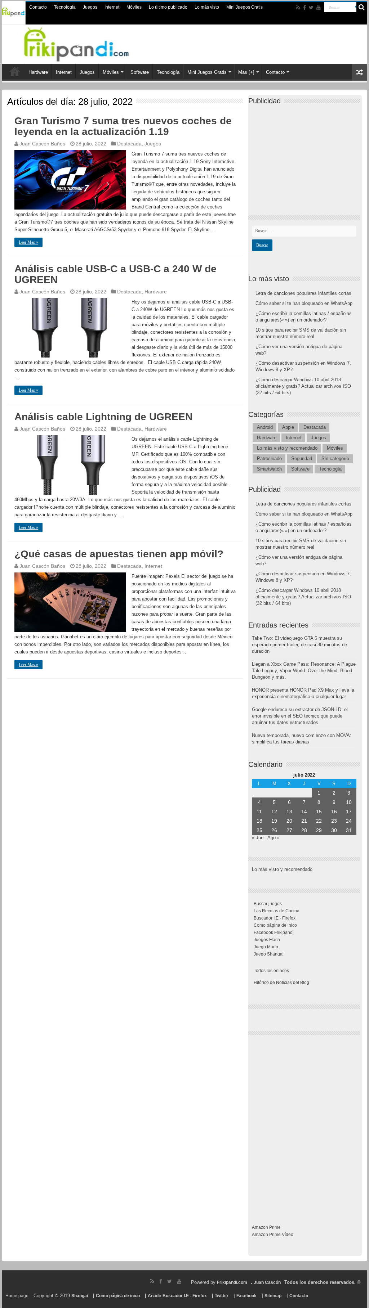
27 (289, 830)
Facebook (246, 1295)
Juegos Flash (267, 939)
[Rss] (298, 7)
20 (289, 821)
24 (349, 821)
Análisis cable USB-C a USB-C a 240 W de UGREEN (115, 274)
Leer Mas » (28, 242)
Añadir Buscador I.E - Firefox (177, 1295)
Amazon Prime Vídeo (272, 1234)
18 (259, 821)
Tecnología (65, 7)
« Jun (257, 837)
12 (274, 811)
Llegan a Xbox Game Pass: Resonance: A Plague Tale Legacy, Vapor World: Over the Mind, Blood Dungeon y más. (304, 670)
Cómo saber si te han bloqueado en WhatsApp (303, 303)
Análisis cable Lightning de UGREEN (103, 416)
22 (319, 821)
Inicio (14, 71)
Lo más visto (207, 7)
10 (349, 802)
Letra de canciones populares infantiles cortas (303, 293)
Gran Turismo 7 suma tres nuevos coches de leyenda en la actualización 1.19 (123, 126)
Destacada (129, 144)
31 (349, 830)
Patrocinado (269, 458)
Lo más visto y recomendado (287, 448)
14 (304, 811)
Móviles (134, 7)
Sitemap (272, 1295)
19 (274, 821)
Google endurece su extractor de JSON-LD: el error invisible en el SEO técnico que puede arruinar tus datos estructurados (300, 716)
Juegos (90, 7)
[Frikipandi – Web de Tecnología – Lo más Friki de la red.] (85, 42)
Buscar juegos (268, 903)
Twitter (221, 1295)
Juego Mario (266, 946)
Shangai (79, 1295)
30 (334, 830)
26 (274, 830)
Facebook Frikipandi (274, 932)
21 (304, 821)
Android (265, 427)
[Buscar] (361, 7)
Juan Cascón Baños (42, 144)
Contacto (38, 7)
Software (139, 72)
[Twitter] (311, 7)
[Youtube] (318, 7)
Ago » (273, 837)
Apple (288, 427)
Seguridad (301, 458)
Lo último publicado (168, 7)
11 (259, 811)
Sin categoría (335, 458)
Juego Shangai (269, 954)
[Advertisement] (306, 154)
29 (319, 830)
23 (334, 821)
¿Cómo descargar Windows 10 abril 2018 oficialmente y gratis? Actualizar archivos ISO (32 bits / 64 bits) (303, 386)
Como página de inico (275, 925)
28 (304, 830)
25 (259, 830)
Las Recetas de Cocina (276, 910)
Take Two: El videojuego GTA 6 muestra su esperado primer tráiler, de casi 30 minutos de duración (299, 644)
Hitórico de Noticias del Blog (281, 982)
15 (319, 811)
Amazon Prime (266, 1227)
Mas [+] (246, 72)
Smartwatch (269, 469)
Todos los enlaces (271, 970)
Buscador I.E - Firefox (274, 918)
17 (349, 811)
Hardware (38, 72)
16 (334, 811)
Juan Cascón (267, 1282)
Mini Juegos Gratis (244, 7)
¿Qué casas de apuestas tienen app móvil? (118, 553)
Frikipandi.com (232, 1282)
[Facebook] (304, 7)
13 (289, 811)
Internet (112, 7)
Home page (16, 1295)
